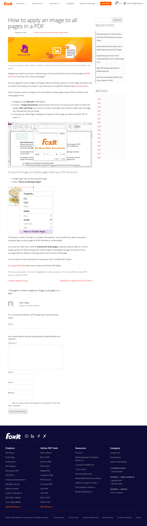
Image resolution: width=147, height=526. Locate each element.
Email (11, 382)
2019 (99, 126)
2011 (99, 157)
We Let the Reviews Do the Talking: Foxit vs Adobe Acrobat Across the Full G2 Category (109, 48)
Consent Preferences (91, 517)
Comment (12, 343)
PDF (9, 475)
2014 (99, 146)
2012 (99, 154)
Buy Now (105, 3)
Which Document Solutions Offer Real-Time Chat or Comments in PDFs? (109, 78)
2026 (99, 99)
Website (11, 393)
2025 (99, 103)
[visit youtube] (26, 436)
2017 (99, 134)
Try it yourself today (16, 265)
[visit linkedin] (32, 436)
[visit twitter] (44, 436)
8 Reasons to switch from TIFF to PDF (77, 280)
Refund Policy (108, 517)
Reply (10, 324)
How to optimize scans (17, 280)
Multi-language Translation (87, 459)
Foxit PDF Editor (81, 86)
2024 (99, 107)
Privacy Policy (59, 517)
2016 (99, 138)
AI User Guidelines (124, 517)
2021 (99, 119)
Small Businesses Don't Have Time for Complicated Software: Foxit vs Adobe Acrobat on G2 (110, 59)
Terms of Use (73, 517)
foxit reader (47, 272)
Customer (84, 465)
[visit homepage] (8, 3)
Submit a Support (85, 482)
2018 (99, 130)
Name (11, 372)
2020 (99, 122)
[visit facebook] (38, 436)
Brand (82, 492)
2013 (99, 150)
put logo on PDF (59, 272)
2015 (99, 142)
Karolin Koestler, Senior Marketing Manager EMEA (51, 32)
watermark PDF (21, 275)
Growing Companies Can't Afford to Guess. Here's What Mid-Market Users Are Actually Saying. (109, 37)
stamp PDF (71, 272)
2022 (99, 115)
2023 (99, 111)
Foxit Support (84, 487)
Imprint (138, 517)
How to (30, 272)
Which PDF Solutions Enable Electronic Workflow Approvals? (108, 69)
